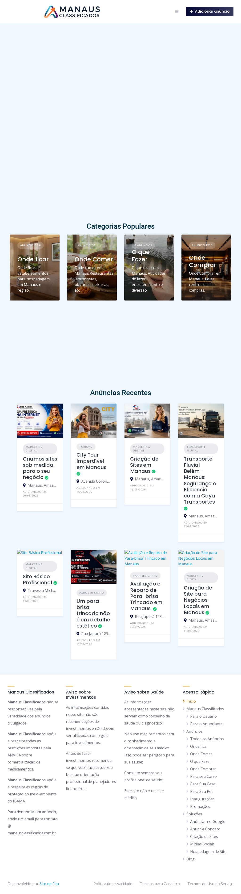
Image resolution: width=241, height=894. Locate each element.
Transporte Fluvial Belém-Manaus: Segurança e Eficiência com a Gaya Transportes (200, 480)
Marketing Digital (34, 448)
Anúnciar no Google (207, 821)
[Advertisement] (120, 185)
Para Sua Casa (202, 783)
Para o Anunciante (206, 723)
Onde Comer (94, 259)
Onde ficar (33, 259)
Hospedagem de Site (208, 851)
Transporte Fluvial (196, 448)
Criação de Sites (204, 836)
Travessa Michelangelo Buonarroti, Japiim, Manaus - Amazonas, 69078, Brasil (42, 590)
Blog (190, 859)
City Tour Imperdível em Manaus (91, 461)
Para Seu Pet (201, 791)
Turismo (86, 446)
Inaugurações (202, 799)
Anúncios (194, 731)
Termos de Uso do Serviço (210, 883)
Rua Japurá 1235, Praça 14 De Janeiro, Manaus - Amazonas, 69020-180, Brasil (96, 633)
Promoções (200, 806)
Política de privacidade (112, 883)
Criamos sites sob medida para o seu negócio (40, 468)
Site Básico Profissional (37, 579)
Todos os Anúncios (207, 738)
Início (191, 701)
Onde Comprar (202, 261)
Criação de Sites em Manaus (144, 465)
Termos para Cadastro (160, 883)
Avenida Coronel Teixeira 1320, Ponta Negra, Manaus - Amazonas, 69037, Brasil (96, 481)
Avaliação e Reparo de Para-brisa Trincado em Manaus (146, 596)
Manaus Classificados (205, 708)
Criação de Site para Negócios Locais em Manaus (198, 600)
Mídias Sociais (202, 844)
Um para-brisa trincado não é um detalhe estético (93, 613)
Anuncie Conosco (205, 829)
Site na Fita (49, 883)
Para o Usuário (203, 716)
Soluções (194, 814)
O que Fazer (141, 255)
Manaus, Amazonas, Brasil (42, 485)
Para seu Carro (91, 592)
